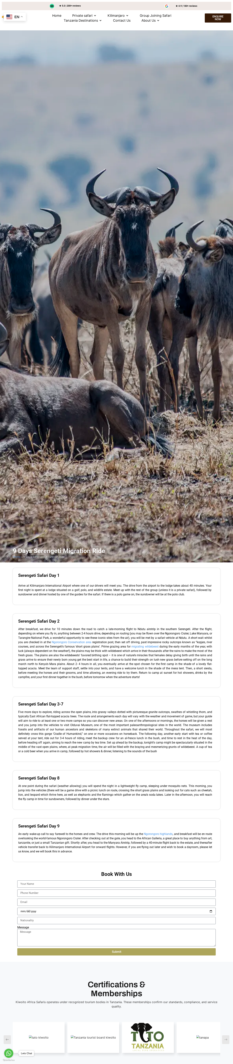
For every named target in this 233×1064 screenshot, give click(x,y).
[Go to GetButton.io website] (9, 1060)
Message (23, 927)
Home (17, 556)
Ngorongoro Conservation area (71, 642)
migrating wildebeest (144, 646)
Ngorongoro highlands (158, 834)
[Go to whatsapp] (8, 1053)
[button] (84, 15)
